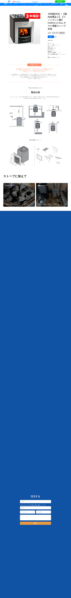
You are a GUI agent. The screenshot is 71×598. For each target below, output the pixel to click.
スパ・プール (31, 3)
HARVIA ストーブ (54, 3)
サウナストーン (10, 185)
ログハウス (16, 3)
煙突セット (41, 185)
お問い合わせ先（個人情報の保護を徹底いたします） (33, 505)
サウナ (10, 3)
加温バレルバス (63, 3)
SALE (36, 4)
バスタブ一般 (39, 3)
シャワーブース (23, 3)
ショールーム (35, 1)
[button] (60, 1)
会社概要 (5, 3)
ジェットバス (46, 3)
